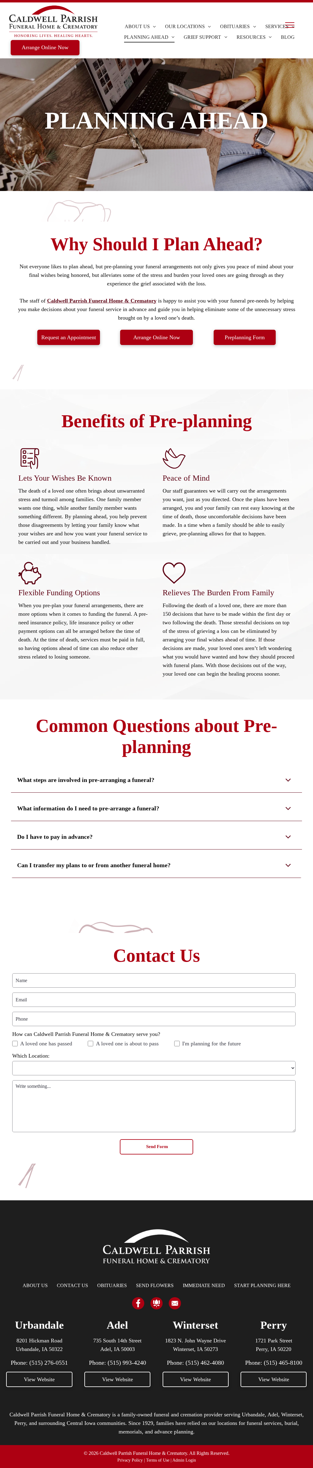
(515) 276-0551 (48, 1362)
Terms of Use (157, 1460)
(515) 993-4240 (127, 1362)
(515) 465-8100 (283, 1362)
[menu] (290, 25)
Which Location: (31, 1056)
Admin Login (184, 1460)
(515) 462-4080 (205, 1362)
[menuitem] (140, 26)
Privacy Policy (130, 1460)
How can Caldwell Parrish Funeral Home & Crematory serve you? (86, 1034)
